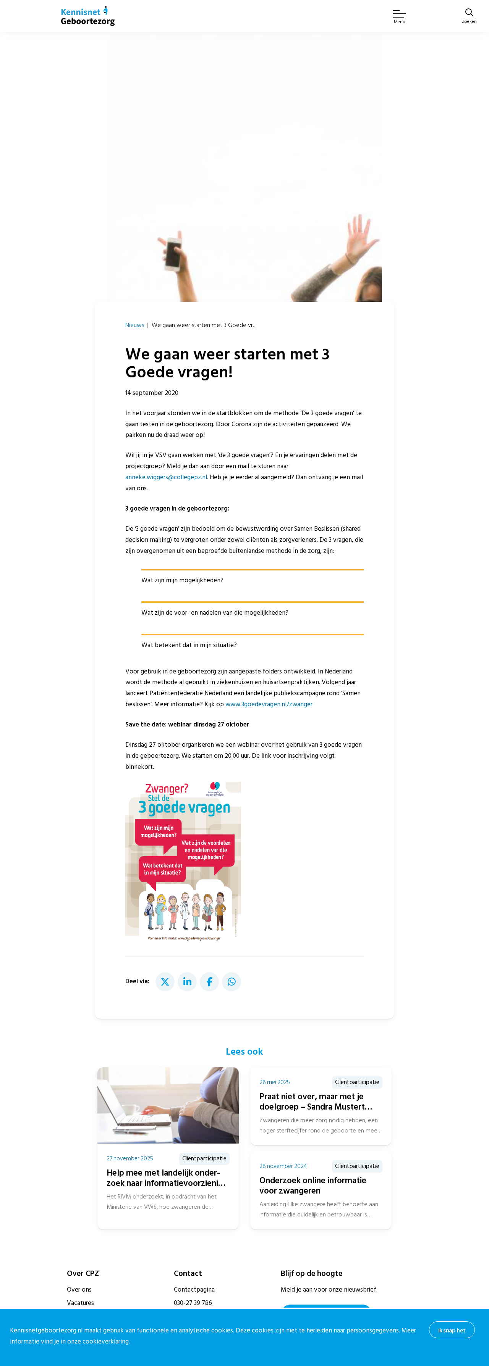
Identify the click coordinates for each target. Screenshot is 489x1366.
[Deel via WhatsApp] (231, 981)
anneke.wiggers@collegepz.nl (166, 477)
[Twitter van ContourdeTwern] (165, 981)
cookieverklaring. (106, 1341)
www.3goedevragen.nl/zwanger (269, 704)
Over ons (79, 1289)
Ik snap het (451, 1330)
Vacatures (80, 1303)
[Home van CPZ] (88, 16)
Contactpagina (194, 1289)
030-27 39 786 (193, 1303)
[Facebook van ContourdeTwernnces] (209, 981)
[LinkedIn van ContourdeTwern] (187, 981)
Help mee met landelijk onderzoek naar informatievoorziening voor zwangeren (167, 1183)
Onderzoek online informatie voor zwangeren (312, 1186)
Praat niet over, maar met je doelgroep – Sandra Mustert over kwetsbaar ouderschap (312, 1107)
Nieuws (134, 325)
